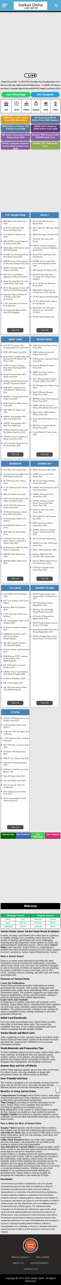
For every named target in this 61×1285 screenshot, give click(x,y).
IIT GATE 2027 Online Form (14, 470)
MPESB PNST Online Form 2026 (14, 555)
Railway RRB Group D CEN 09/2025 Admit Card (45, 136)
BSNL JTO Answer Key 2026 (44, 470)
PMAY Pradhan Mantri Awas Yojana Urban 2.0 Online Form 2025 (45, 596)
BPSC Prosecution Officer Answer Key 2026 (43, 524)
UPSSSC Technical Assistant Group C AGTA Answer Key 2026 (44, 532)
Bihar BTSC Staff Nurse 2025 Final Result (44, 256)
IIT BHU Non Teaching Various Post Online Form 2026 (15, 256)
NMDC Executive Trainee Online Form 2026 (43, 373)
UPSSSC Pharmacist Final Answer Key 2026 (43, 495)
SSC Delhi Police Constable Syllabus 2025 (14, 666)
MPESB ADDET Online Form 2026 (15, 562)
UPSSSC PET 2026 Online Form (45, 144)
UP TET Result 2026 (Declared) (45, 297)
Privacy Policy (20, 1257)
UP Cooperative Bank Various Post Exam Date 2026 (15, 444)
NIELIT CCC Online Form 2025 (16, 758)
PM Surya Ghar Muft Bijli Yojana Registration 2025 (43, 611)
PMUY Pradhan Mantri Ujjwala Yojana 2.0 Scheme (45, 624)
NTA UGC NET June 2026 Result (43, 240)
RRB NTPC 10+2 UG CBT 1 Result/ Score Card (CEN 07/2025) (44, 310)
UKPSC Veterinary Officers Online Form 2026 (14, 269)
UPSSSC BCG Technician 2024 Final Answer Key (45, 489)
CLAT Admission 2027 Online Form (15, 489)
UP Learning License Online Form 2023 (14, 793)
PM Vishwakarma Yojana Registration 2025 (43, 604)
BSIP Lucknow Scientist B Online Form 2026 (43, 353)
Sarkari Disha (30, 5)
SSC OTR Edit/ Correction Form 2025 (16, 746)
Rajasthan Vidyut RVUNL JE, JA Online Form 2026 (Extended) (15, 297)
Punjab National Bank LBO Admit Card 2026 (14, 375)
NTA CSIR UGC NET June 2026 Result (45, 229)
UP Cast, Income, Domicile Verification (14, 786)
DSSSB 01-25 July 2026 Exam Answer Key (45, 544)
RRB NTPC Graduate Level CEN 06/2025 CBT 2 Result (44, 291)
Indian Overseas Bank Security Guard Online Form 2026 (15, 282)
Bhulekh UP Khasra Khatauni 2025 (15, 764)
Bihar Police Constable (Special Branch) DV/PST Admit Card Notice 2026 (16, 359)
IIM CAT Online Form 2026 (14, 494)
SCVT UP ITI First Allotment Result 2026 (44, 284)
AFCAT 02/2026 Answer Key (44, 539)
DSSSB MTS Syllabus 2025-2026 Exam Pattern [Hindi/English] (14, 636)
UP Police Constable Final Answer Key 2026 (43, 569)
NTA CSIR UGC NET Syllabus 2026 (15, 595)
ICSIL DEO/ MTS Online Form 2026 (45, 420)
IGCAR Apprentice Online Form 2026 (45, 386)
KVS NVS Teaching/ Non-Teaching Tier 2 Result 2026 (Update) (44, 277)
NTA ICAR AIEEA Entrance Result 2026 (44, 222)
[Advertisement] (30, 42)
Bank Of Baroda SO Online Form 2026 (43, 366)
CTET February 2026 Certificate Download (16, 739)
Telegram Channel (45, 915)
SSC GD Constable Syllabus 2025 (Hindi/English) (14, 644)
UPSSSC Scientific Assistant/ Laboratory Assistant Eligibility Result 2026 (45, 248)
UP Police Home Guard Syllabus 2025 (16, 651)
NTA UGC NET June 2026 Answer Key (43, 511)
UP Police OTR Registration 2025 (14, 753)
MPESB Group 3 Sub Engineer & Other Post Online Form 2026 (16, 262)
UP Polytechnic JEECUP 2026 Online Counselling (15, 549)
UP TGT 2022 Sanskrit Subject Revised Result (45, 302)
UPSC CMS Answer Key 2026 (45, 550)
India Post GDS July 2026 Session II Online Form (13, 229)
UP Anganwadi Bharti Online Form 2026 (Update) (45, 119)
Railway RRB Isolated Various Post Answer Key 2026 (45, 562)
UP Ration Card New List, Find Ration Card (15, 770)
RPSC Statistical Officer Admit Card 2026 (15, 404)
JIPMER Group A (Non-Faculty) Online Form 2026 (45, 400)
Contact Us (30, 1269)
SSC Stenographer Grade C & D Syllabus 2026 (16, 622)
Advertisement (39, 1263)
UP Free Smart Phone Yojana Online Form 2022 (14, 799)
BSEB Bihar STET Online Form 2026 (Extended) (15, 119)
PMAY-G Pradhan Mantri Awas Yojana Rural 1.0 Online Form (45, 637)
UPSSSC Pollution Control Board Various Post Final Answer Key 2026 (43, 503)
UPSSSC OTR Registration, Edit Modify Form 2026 (16, 719)
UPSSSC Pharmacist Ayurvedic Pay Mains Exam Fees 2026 (15, 431)
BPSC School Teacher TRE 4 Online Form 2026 (15, 127)
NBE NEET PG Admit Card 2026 (14, 411)
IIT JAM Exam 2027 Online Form (14, 482)
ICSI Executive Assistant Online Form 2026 (45, 360)
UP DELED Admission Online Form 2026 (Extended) (15, 513)
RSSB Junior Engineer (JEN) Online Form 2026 (45, 127)
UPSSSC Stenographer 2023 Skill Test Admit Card (14, 424)
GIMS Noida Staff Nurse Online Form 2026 (45, 347)
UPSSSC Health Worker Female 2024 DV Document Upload (15, 382)
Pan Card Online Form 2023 (14, 781)
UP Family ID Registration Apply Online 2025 (43, 617)
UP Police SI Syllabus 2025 (14, 678)
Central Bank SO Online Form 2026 (45, 433)
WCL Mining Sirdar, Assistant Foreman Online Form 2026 (45, 380)
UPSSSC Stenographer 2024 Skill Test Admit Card (14, 418)
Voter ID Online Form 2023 (14, 776)
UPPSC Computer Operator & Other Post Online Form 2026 (15, 146)
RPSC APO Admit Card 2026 (14, 352)
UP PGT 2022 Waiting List (43, 317)
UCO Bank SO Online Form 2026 (14, 236)
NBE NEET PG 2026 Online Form (14, 533)
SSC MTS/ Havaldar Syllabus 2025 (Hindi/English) (15, 688)
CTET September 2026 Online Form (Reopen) (15, 304)
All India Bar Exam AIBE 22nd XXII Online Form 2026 (15, 475)
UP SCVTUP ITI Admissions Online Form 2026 (14, 506)
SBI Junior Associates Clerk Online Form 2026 (16, 136)
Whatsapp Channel (15, 915)
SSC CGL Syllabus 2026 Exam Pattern (15, 602)
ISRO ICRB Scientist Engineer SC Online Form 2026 (15, 242)
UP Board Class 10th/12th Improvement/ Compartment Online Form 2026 (14, 541)
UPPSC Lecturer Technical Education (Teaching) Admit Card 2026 (14, 367)
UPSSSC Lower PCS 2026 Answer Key (43, 475)
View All (15, 330)
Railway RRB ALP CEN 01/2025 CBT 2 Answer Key (44, 555)
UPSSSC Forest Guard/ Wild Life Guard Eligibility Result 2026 (44, 263)
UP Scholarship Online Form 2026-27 (14, 520)
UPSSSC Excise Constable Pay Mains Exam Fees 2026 (15, 438)
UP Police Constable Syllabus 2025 (15, 628)
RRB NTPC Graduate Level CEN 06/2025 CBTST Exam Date (14, 390)
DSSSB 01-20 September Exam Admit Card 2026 (15, 398)
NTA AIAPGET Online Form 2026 (14, 526)
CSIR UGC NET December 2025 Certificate (16, 733)
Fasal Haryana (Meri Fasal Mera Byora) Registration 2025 (45, 631)
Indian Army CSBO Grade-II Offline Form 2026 (44, 413)
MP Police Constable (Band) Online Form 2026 (44, 426)
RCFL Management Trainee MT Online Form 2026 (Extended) (16, 289)
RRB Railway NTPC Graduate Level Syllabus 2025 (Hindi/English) (15, 658)
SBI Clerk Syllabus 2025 (13, 683)
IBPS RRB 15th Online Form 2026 (15, 222)
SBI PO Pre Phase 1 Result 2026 (45, 235)
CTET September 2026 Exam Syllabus (15, 615)
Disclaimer (42, 1257)
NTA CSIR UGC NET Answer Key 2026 (44, 517)
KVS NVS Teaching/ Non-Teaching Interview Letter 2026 (16, 347)
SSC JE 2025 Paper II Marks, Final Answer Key (44, 482)
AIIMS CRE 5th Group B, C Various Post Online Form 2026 (45, 406)
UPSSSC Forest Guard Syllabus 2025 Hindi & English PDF (15, 673)
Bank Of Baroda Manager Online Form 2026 (43, 393)
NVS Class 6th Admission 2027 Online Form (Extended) (15, 500)
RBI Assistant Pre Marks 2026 (45, 270)
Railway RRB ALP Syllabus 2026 (14, 608)
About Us (18, 1263)
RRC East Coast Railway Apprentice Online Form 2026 (15, 276)
